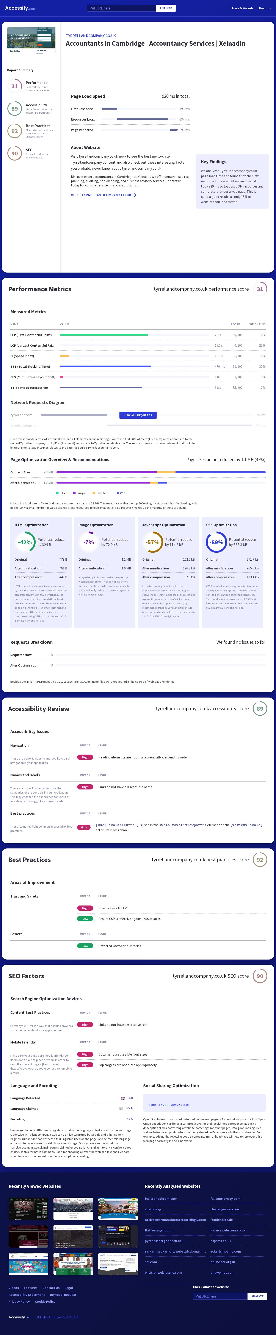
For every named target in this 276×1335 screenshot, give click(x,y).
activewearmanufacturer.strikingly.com (175, 1219)
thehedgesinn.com (224, 1209)
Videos (14, 1287)
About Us (265, 8)
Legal (69, 1287)
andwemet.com (222, 1272)
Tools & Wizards (242, 8)
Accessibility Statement (27, 1294)
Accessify (20, 8)
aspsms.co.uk (220, 1241)
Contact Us (51, 1287)
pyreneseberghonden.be (163, 1241)
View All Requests (138, 415)
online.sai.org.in (222, 1262)
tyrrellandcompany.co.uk (91, 35)
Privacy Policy (19, 1301)
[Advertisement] (167, 74)
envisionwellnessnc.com (163, 1272)
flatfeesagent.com (159, 1230)
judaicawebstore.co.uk (227, 1230)
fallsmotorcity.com (225, 1198)
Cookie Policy (45, 1301)
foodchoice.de (221, 1219)
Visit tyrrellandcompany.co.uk (101, 194)
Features (30, 1287)
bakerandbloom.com (161, 1198)
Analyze (166, 8)
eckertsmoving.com (225, 1251)
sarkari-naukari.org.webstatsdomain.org (175, 1251)
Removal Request (63, 1294)
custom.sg (153, 1209)
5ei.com (151, 1262)
